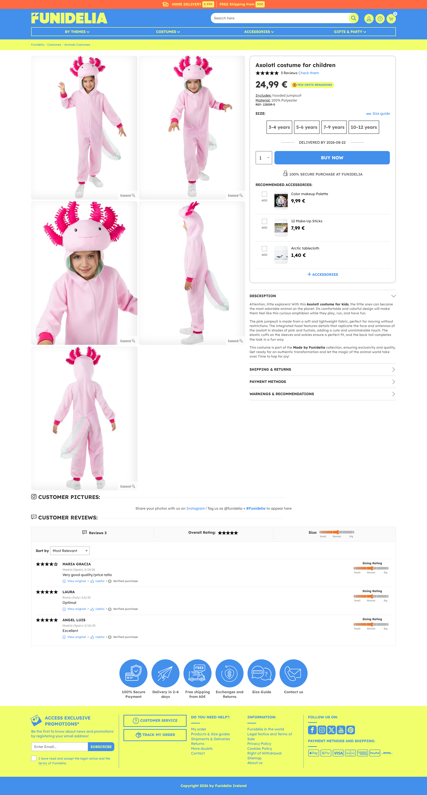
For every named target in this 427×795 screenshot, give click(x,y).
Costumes (166, 31)
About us (255, 762)
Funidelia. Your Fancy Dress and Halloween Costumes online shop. (69, 18)
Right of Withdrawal (264, 753)
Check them (308, 73)
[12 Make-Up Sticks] (281, 228)
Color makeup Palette (309, 194)
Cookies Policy (259, 748)
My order (198, 729)
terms (42, 763)
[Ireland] (312, 730)
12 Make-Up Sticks (306, 221)
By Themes (75, 31)
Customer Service (158, 720)
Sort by (42, 550)
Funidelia (37, 44)
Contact (198, 753)
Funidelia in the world (265, 729)
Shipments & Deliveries (210, 739)
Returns (197, 743)
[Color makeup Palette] (281, 201)
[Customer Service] (380, 18)
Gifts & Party (348, 31)
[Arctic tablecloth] (281, 255)
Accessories (257, 31)
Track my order (158, 734)
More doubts (202, 748)
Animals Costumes (77, 44)
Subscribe (101, 746)
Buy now (332, 157)
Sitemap (254, 758)
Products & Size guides (210, 734)
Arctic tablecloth (305, 248)
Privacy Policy (259, 743)
